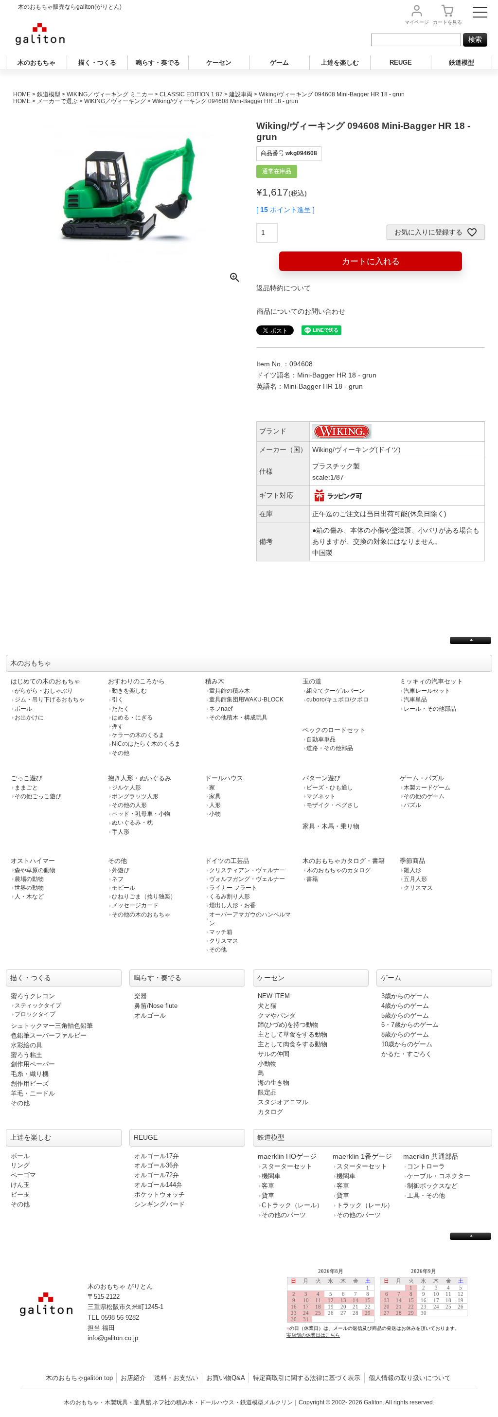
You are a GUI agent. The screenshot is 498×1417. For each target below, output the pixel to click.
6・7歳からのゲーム (410, 1024)
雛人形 (412, 870)
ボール (23, 708)
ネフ (118, 879)
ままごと (26, 787)
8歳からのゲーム (405, 1034)
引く (118, 699)
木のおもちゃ (36, 62)
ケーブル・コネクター (438, 1176)
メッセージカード (135, 905)
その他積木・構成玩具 (238, 717)
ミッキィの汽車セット (431, 681)
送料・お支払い (176, 1377)
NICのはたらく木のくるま (146, 743)
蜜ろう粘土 (26, 1054)
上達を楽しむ (340, 62)
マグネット (321, 796)
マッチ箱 (220, 932)
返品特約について (283, 288)
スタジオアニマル (283, 1102)
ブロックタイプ (35, 1014)
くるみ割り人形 (229, 896)
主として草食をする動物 (292, 1034)
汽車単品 (415, 699)
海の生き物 (273, 1082)
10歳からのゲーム (406, 1044)
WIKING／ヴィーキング (115, 101)
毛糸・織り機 (30, 1073)
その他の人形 (129, 805)
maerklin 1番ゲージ (362, 1156)
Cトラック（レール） (292, 1205)
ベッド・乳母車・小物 (141, 813)
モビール (123, 887)
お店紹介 (133, 1377)
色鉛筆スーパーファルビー (49, 1035)
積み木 (214, 681)
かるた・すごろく (406, 1054)
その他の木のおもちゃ (141, 914)
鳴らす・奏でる (158, 62)
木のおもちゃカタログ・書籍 (343, 860)
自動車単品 (321, 739)
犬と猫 (267, 1005)
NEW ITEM (274, 996)
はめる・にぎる (132, 717)
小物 (215, 813)
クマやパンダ (277, 1015)
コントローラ (426, 1166)
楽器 (140, 996)
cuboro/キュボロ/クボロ (337, 699)
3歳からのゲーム (405, 996)
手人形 (120, 831)
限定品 (267, 1092)
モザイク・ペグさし (332, 805)
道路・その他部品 (329, 748)
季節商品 (412, 860)
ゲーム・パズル (422, 778)
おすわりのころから (136, 681)
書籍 (312, 879)
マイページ (417, 22)
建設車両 (240, 94)
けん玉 (20, 1184)
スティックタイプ (38, 1005)
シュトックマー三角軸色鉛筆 (52, 1025)
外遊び (120, 870)
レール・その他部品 (430, 708)
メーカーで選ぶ (57, 101)
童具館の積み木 (229, 690)
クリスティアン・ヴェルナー (247, 870)
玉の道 (311, 681)
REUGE (401, 62)
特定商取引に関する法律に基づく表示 (306, 1377)
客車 (268, 1185)
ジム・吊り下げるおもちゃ (50, 699)
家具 (215, 796)
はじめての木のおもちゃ (45, 681)
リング (20, 1165)
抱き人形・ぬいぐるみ (139, 778)
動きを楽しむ (129, 690)
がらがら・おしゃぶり (44, 690)
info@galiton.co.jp (113, 1338)
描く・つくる (97, 62)
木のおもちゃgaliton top (79, 1377)
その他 (120, 753)
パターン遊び (321, 778)
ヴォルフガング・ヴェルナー (247, 879)
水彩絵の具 (26, 1045)
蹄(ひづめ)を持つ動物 (288, 1024)
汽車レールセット (427, 690)
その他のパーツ (284, 1215)
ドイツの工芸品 (227, 860)
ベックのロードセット (334, 730)
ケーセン (218, 62)
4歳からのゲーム (405, 1005)
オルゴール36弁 (156, 1165)
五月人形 (415, 879)
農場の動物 (29, 879)
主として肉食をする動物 (292, 1044)
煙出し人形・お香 (232, 905)
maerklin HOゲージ (287, 1156)
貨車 (268, 1195)
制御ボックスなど (432, 1185)
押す (118, 726)
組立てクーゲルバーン (335, 690)
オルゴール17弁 (156, 1156)
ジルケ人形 (126, 787)
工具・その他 (426, 1195)
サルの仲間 (273, 1054)
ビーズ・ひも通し (329, 787)
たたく (120, 708)
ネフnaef (220, 708)
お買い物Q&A (225, 1377)
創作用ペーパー (33, 1064)
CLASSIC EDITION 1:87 (191, 94)
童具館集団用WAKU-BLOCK (246, 699)
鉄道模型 (461, 62)
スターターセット (287, 1166)
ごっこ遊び (26, 778)
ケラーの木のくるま (138, 735)
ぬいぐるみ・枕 (132, 822)
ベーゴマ (23, 1175)
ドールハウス (224, 778)
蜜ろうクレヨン (33, 996)
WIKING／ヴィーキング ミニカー (110, 94)
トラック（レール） (365, 1205)
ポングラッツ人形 (135, 796)
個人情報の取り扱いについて (410, 1377)
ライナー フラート (233, 887)
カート (447, 22)
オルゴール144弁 (158, 1184)
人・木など (29, 896)
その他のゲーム (424, 796)
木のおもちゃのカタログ (338, 870)
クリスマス (223, 940)
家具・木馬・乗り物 (330, 826)
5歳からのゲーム (405, 1015)
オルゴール (150, 1015)
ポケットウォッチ (159, 1194)
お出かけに (29, 717)
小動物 (267, 1063)
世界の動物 (29, 887)
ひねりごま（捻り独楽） (144, 896)
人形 (215, 805)
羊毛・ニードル (33, 1093)
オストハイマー (33, 860)
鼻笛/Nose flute (156, 1005)
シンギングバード (159, 1204)
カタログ (270, 1111)
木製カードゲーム (427, 787)
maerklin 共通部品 (431, 1156)
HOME (22, 94)
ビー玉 (20, 1194)
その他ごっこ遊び (38, 796)
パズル (412, 805)
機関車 (271, 1176)
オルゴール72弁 (156, 1175)
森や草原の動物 (35, 870)
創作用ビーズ (30, 1083)
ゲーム (279, 62)
